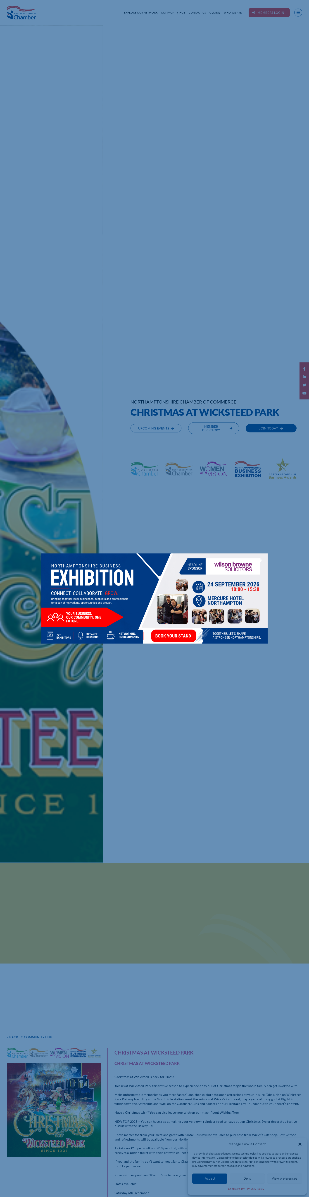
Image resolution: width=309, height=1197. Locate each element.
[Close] (259, 560)
